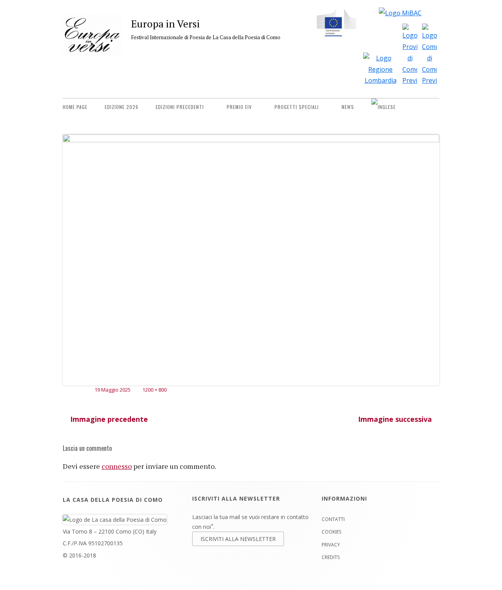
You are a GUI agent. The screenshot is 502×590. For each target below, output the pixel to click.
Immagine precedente (109, 419)
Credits (331, 557)
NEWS (348, 106)
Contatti (333, 519)
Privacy (331, 544)
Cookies (331, 531)
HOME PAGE (75, 106)
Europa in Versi (165, 23)
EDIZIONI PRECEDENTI (180, 106)
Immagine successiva (395, 419)
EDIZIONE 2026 (121, 106)
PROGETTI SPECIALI (297, 106)
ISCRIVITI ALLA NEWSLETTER (238, 539)
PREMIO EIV (239, 106)
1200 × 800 (154, 389)
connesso (117, 466)
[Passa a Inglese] (383, 107)
